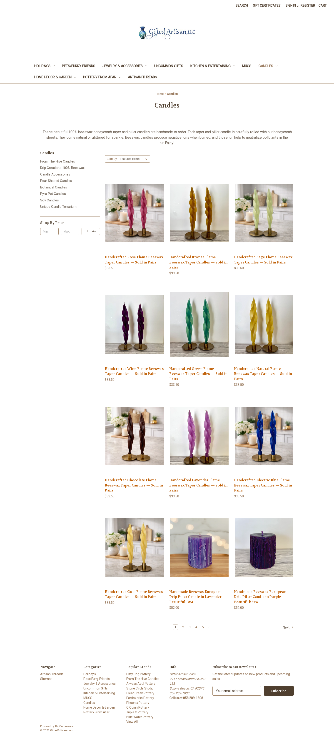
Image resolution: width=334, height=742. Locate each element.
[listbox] (134, 158)
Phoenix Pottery (137, 702)
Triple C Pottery (137, 712)
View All (132, 722)
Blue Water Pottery (139, 717)
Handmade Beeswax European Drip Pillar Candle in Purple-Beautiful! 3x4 (260, 596)
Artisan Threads (142, 77)
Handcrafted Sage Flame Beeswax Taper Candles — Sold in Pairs (263, 260)
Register (308, 5)
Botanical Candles (53, 187)
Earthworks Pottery (140, 698)
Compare (133, 213)
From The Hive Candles (57, 161)
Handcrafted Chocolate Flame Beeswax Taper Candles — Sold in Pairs (134, 485)
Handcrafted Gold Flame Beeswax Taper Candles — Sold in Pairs (134, 594)
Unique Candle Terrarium (58, 207)
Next (286, 627)
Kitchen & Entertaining (210, 66)
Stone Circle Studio (140, 688)
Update (91, 231)
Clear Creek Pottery (140, 693)
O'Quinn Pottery (137, 707)
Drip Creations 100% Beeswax (62, 168)
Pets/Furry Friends (78, 66)
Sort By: (112, 158)
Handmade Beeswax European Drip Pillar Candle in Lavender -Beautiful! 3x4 (196, 596)
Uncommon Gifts (168, 66)
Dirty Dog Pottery (138, 674)
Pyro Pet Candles (53, 194)
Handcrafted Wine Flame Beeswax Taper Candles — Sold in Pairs (134, 371)
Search (242, 5)
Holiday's (42, 66)
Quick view (134, 205)
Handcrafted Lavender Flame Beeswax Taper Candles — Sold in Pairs (198, 485)
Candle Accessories (55, 174)
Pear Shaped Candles (56, 181)
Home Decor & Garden (53, 77)
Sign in (291, 5)
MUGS (246, 66)
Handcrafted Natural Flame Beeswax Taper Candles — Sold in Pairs (263, 373)
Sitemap (46, 679)
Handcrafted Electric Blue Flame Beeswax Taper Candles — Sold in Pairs (263, 485)
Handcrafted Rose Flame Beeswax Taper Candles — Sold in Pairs (134, 260)
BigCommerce (64, 726)
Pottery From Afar (99, 77)
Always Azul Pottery (140, 683)
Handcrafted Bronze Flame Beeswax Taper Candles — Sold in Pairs (198, 262)
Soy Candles (49, 200)
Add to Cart (135, 221)
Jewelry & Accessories (122, 66)
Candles (266, 66)
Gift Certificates (267, 5)
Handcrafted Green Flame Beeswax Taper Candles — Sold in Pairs (198, 373)
